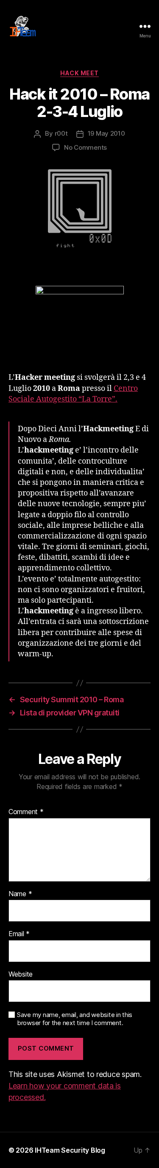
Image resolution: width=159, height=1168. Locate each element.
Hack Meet (79, 73)
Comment (26, 812)
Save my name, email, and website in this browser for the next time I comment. (74, 1019)
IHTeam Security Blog (70, 1150)
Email (19, 934)
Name (20, 894)
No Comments (85, 147)
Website (20, 974)
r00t (61, 133)
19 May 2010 (106, 133)
